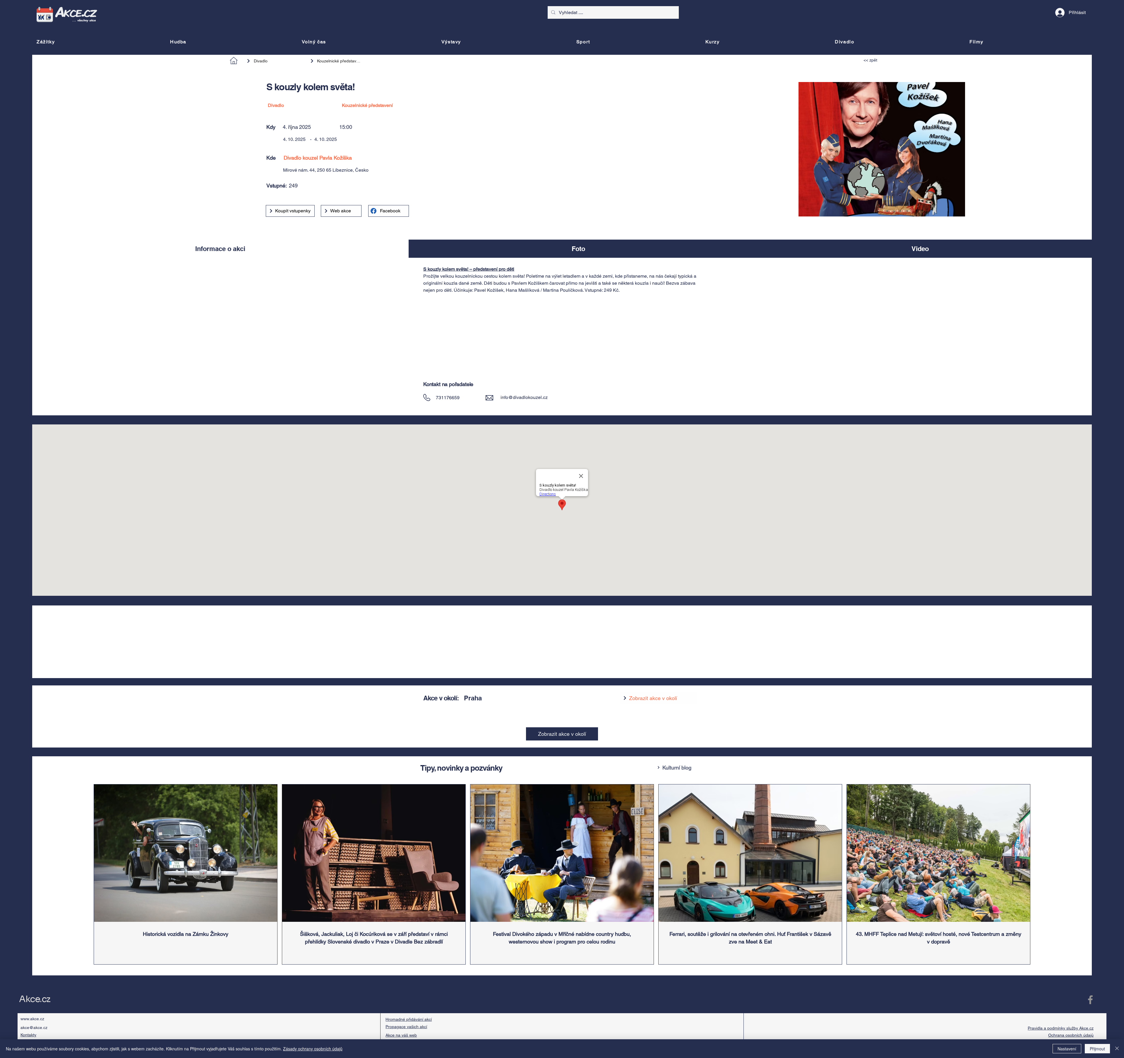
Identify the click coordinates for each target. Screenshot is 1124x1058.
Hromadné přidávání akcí (408, 1019)
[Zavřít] (1116, 1048)
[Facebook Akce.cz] (1090, 1000)
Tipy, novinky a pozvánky (461, 767)
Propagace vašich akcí (406, 1026)
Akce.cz (34, 999)
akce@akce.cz (33, 1027)
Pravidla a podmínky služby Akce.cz (1061, 1028)
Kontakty (28, 1035)
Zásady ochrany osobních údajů (312, 1049)
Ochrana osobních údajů (1071, 1035)
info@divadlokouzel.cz (524, 397)
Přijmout (1097, 1049)
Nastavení (1067, 1049)
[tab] (220, 249)
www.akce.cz (32, 1018)
